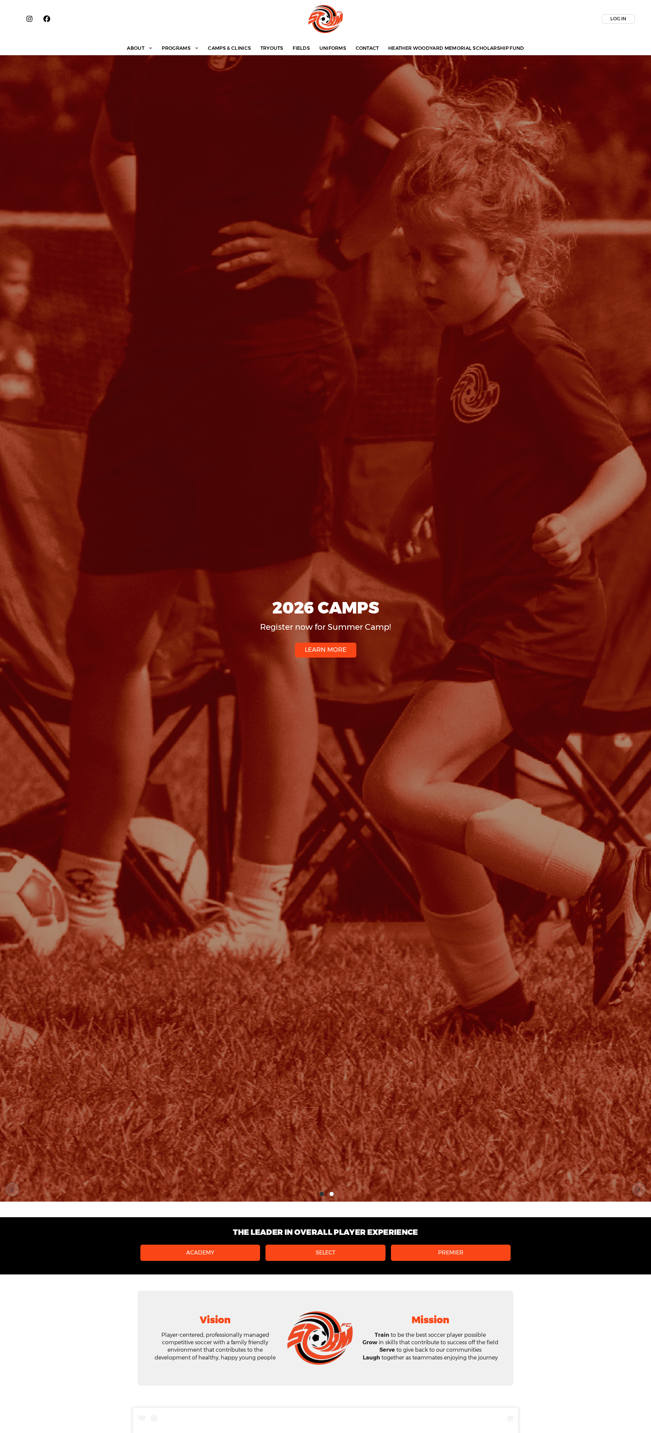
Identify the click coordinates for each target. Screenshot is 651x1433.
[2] (331, 1194)
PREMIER (450, 1252)
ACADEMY (200, 1252)
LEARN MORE (326, 649)
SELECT (325, 1252)
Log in (618, 19)
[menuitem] (139, 48)
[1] (321, 1194)
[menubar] (325, 48)
